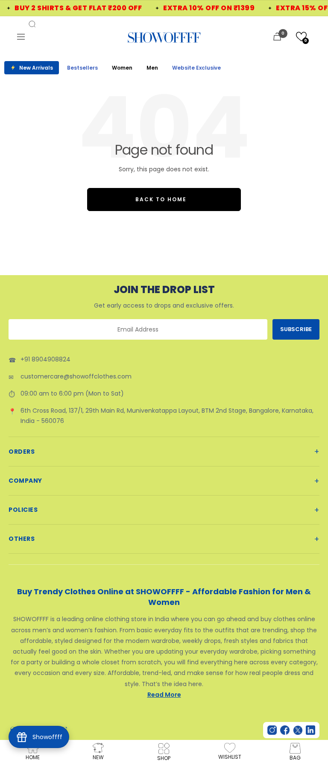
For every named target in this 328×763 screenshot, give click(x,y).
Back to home (161, 199)
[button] (301, 36)
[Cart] (277, 36)
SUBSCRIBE (296, 329)
